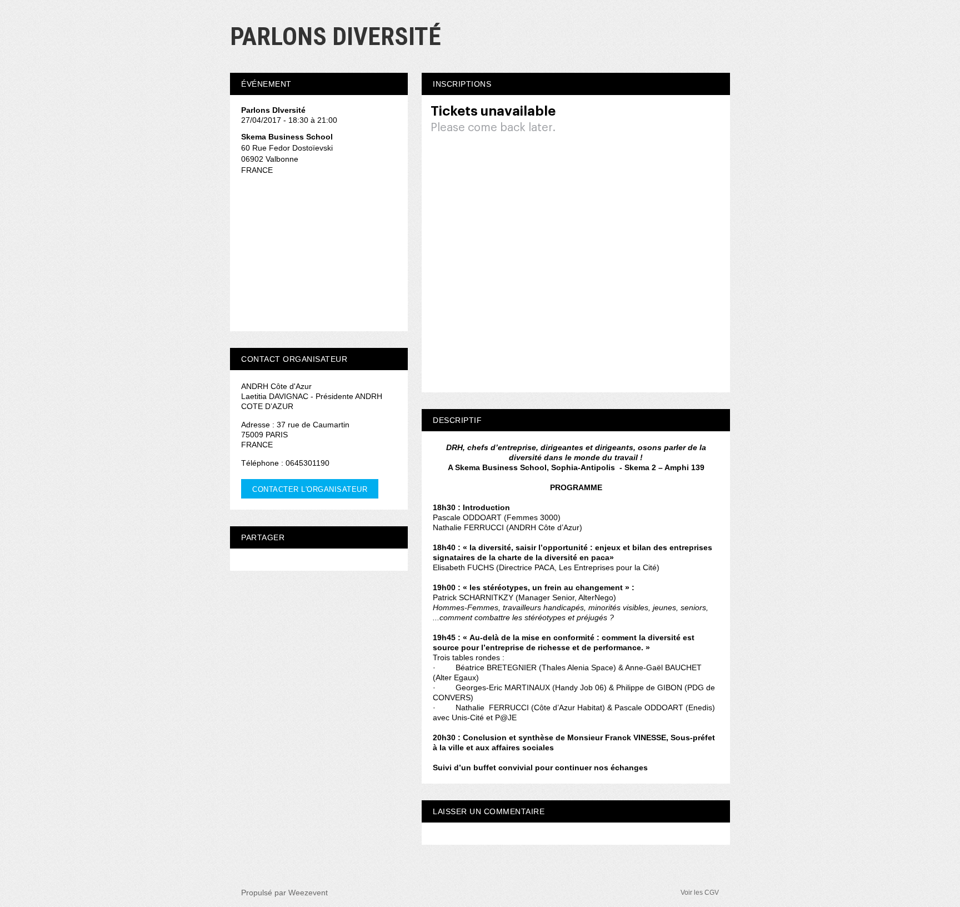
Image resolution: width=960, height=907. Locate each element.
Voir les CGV (700, 892)
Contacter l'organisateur (309, 489)
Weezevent (308, 892)
